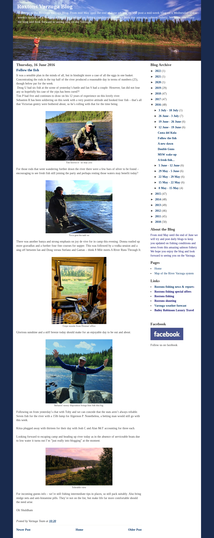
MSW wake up (167, 154)
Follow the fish (27, 70)
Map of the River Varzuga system (174, 273)
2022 (158, 71)
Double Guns (166, 149)
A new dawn (165, 143)
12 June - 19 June (170, 127)
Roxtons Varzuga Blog (45, 6)
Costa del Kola (167, 132)
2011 (158, 216)
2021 (158, 76)
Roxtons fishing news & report (173, 286)
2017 (158, 99)
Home (79, 529)
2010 (158, 221)
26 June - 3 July (169, 116)
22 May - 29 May (170, 176)
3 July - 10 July (169, 110)
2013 (158, 205)
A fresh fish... (166, 160)
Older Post (135, 529)
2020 (158, 82)
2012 (158, 210)
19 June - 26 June (170, 121)
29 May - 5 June (169, 171)
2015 (158, 193)
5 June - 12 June (169, 165)
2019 (158, 87)
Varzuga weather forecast (170, 305)
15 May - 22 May (170, 182)
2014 (158, 199)
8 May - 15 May (169, 188)
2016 (158, 104)
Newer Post (23, 529)
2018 (158, 93)
